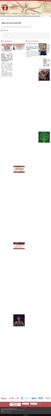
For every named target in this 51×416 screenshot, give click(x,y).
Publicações (15, 14)
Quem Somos (3, 14)
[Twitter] (46, 1)
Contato (39, 14)
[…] (26, 57)
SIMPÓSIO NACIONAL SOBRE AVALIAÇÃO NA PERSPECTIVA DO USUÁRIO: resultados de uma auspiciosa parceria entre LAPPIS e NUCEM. (46, 62)
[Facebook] (44, 1)
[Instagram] (50, 1)
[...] (1, 77)
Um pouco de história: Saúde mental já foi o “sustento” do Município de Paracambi (32, 48)
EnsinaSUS (33, 14)
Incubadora (9, 14)
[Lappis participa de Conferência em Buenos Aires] (44, 137)
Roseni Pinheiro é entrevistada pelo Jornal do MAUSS (48, 48)
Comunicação (27, 14)
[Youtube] (48, 1)
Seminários (21, 14)
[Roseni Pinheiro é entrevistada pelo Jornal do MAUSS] (42, 49)
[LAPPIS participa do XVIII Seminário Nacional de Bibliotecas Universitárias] (44, 75)
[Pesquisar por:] (45, 16)
